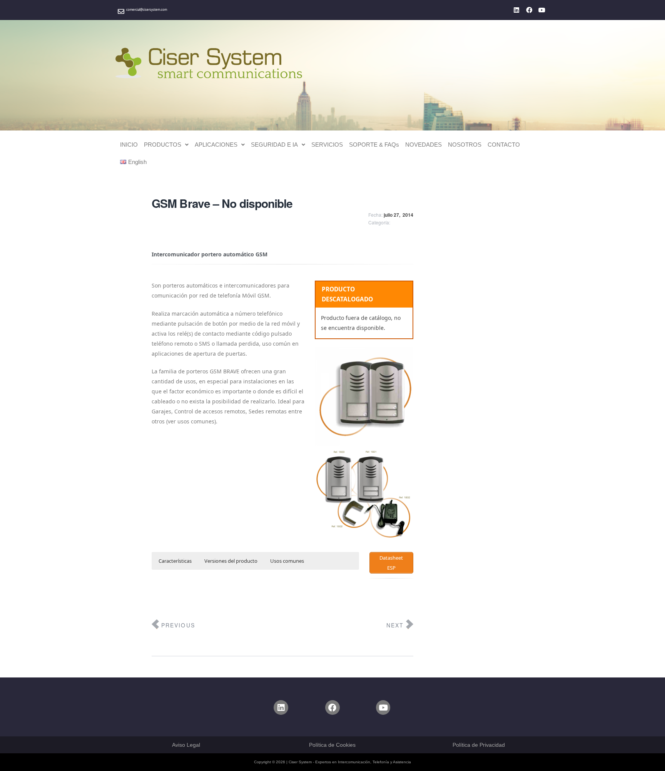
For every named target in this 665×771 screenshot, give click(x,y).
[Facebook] (529, 10)
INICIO (129, 144)
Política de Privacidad (479, 745)
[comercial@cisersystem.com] (121, 11)
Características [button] (175, 560)
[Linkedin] (516, 10)
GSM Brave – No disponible (222, 203)
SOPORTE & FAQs (374, 144)
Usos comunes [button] (287, 560)
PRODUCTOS (162, 144)
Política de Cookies (332, 745)
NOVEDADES (423, 144)
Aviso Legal (186, 745)
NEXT (395, 625)
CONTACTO (504, 144)
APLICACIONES (216, 144)
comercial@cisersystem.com (146, 9)
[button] (166, 144)
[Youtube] (542, 10)
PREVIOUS (178, 625)
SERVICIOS (327, 144)
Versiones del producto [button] (230, 560)
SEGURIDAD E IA (274, 144)
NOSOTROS (464, 144)
